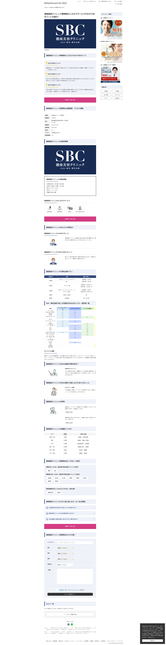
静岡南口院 (50, 492)
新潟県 (49, 478)
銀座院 (79, 440)
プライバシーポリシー (73, 590)
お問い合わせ (48, 641)
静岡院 (47, 49)
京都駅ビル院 (81, 446)
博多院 (85, 453)
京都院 (87, 446)
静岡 (49, 470)
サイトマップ (119, 641)
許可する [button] (152, 640)
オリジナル (117, 95)
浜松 (55, 470)
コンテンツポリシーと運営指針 (82, 641)
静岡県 (49, 481)
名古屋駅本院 (80, 443)
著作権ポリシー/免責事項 (100, 641)
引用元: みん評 (69, 412)
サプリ (106, 98)
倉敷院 (85, 450)
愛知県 (56, 481)
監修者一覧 (61, 641)
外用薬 (117, 91)
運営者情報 (55, 641)
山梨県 (70, 478)
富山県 (56, 478)
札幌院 (79, 437)
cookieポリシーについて (69, 641)
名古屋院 (87, 443)
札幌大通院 (85, 437)
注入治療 (106, 95)
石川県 (63, 478)
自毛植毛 (117, 98)
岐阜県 (84, 478)
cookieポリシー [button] (151, 637)
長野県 (77, 478)
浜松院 (58, 492)
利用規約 (62, 590)
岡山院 (80, 450)
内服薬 (106, 91)
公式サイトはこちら (70, 100)
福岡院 (80, 453)
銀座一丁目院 (85, 440)
